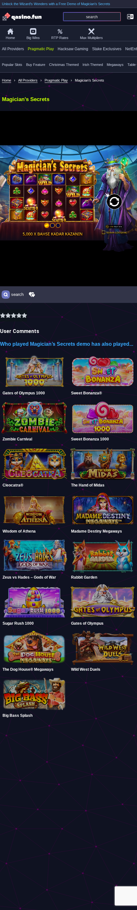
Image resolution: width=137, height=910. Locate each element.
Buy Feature (35, 65)
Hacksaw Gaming (73, 49)
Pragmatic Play (41, 49)
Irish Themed (93, 65)
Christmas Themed (64, 65)
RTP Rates (59, 38)
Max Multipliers (91, 38)
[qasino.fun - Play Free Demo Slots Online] (22, 16)
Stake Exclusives (106, 49)
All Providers (13, 49)
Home (10, 38)
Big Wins (33, 38)
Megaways (115, 65)
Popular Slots (12, 65)
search (17, 294)
